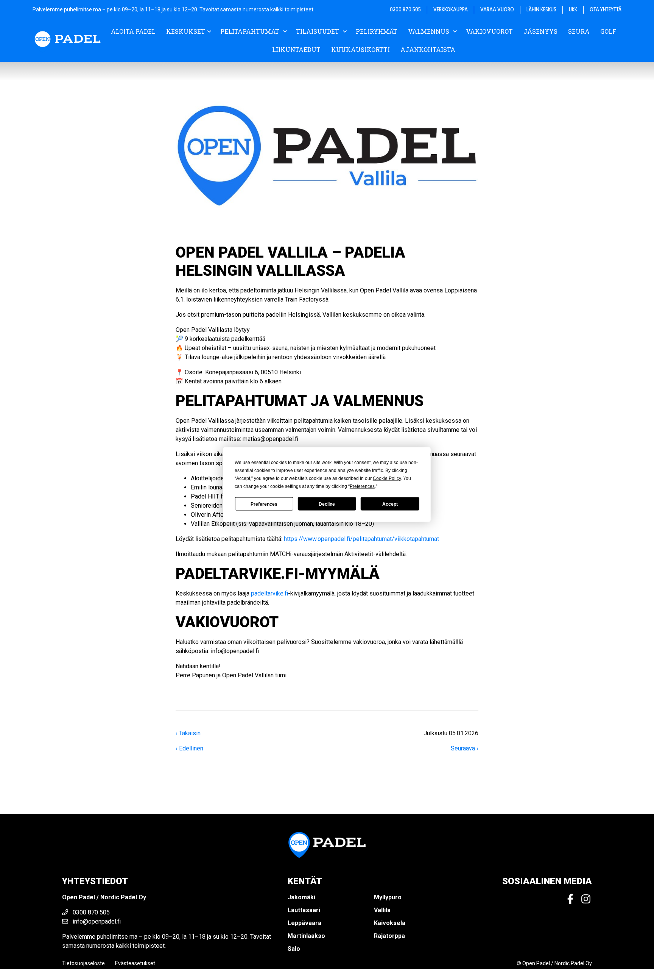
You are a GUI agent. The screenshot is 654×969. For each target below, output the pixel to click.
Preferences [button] (362, 486)
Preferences (264, 503)
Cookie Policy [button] (387, 478)
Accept (390, 503)
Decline (327, 503)
